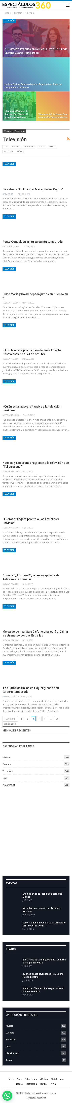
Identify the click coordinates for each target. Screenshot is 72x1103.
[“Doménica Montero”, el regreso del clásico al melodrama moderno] (19, 106)
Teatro (9, 1060)
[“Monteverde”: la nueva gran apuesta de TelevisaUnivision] (53, 106)
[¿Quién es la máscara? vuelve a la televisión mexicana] (20, 390)
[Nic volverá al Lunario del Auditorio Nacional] (13, 912)
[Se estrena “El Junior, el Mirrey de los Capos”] (20, 173)
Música (20, 151)
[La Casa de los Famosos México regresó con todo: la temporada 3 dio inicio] (36, 74)
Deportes (16, 147)
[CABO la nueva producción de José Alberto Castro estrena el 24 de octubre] (20, 334)
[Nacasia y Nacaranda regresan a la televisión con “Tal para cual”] (20, 447)
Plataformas (9, 784)
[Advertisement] (36, 830)
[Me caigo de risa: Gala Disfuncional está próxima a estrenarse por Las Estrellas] (20, 615)
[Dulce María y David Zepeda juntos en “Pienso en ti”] (20, 278)
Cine (6, 147)
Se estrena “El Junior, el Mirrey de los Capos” (33, 189)
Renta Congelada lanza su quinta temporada (33, 241)
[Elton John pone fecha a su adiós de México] (13, 897)
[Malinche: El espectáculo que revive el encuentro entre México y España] (13, 992)
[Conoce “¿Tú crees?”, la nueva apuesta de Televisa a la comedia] (20, 559)
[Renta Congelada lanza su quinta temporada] (20, 225)
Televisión (9, 21)
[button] (7, 1096)
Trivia (53, 1084)
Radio (19, 1084)
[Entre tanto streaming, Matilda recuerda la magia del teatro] (13, 963)
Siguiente (9, 724)
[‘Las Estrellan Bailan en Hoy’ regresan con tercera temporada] (20, 672)
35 (57, 719)
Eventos (41, 147)
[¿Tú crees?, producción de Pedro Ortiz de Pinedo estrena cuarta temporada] (36, 38)
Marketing (9, 151)
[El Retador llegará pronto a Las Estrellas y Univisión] (20, 503)
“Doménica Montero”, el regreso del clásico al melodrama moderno (16, 114)
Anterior (11, 719)
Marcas (52, 147)
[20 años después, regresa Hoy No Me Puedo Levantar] (13, 977)
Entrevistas (28, 147)
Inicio (11, 1079)
